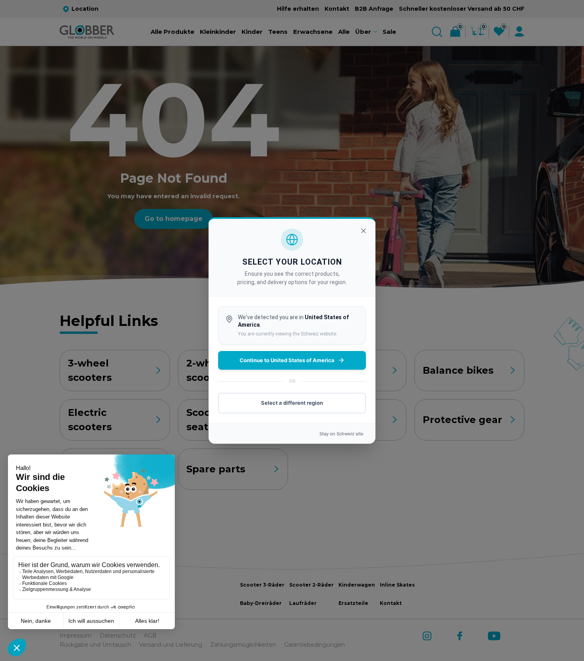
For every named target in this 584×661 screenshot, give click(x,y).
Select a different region (292, 403)
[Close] (363, 230)
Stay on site (341, 434)
